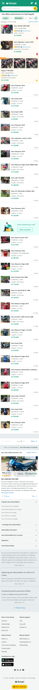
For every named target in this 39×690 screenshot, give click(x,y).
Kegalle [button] (5, 18)
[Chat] (31, 3)
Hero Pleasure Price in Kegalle (10, 506)
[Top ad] (37, 38)
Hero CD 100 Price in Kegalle (10, 519)
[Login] (35, 3)
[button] (33, 22)
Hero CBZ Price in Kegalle (9, 516)
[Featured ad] (37, 80)
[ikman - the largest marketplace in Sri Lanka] (11, 3)
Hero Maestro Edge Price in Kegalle (11, 509)
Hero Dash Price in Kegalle (9, 512)
